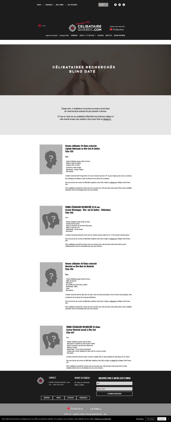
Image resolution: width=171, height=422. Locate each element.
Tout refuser (150, 419)
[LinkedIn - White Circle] (124, 4)
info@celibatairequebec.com (59, 382)
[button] (103, 5)
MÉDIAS (39, 5)
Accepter (162, 419)
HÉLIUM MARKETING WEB (94, 414)
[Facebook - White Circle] (115, 4)
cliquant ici (107, 119)
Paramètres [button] (140, 419)
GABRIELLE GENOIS (79, 414)
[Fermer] (168, 418)
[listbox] (103, 5)
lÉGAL (105, 414)
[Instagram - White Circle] (119, 4)
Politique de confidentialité (103, 419)
